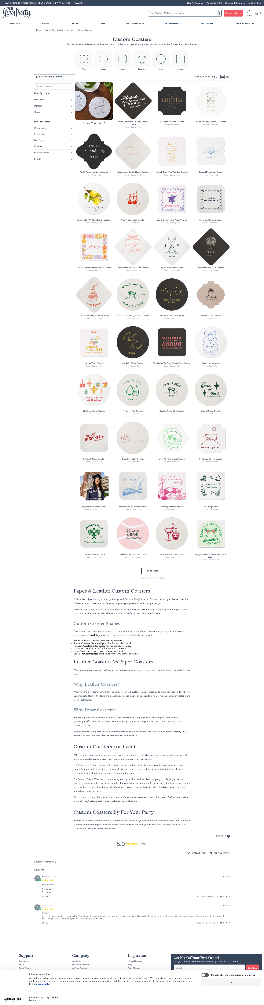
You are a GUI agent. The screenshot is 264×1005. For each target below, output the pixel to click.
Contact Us (24, 961)
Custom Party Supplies (54, 30)
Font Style (39, 140)
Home (38, 30)
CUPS (102, 24)
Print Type (39, 100)
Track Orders (254, 3)
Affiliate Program (80, 968)
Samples (240, 3)
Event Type (39, 134)
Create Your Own (93, 123)
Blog (130, 965)
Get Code (252, 968)
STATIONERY (207, 24)
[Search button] (219, 13)
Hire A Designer (195, 3)
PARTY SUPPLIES (133, 24)
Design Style (40, 128)
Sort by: (205, 77)
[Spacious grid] (227, 77)
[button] (47, 896)
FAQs (21, 965)
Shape (37, 112)
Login (249, 15)
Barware (70, 30)
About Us (211, 3)
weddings (95, 635)
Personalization (41, 153)
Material (38, 106)
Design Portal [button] (232, 13)
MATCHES (74, 24)
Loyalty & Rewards (80, 965)
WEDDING (15, 24)
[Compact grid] (222, 77)
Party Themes (226, 3)
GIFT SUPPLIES (171, 24)
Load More (152, 571)
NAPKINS (44, 24)
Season (37, 159)
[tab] (196, 853)
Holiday (38, 147)
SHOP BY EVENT (243, 24)
